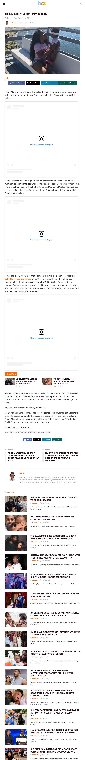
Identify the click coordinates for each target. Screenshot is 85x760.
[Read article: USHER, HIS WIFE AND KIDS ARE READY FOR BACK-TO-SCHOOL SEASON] (16, 504)
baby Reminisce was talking (18, 278)
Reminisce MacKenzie (18, 432)
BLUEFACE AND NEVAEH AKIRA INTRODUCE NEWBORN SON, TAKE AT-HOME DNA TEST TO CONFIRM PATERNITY (52, 693)
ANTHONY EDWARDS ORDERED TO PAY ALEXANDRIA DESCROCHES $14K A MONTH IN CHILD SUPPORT (52, 673)
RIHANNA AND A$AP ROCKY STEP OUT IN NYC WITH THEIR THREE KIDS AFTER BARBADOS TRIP (55, 556)
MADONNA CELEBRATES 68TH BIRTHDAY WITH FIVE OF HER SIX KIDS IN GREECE (55, 633)
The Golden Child (43, 432)
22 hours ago (45, 599)
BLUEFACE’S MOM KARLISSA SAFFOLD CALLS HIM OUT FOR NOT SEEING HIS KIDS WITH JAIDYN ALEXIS (54, 713)
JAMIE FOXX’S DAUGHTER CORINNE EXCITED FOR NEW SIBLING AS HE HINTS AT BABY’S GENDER (54, 731)
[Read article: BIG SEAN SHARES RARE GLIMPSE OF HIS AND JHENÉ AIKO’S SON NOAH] (16, 523)
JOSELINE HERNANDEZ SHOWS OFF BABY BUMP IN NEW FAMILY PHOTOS (54, 595)
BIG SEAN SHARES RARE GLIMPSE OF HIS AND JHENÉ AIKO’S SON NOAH (52, 518)
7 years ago (23, 23)
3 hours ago (45, 503)
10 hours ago (45, 522)
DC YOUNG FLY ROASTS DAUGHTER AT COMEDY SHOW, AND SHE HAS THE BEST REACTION (53, 575)
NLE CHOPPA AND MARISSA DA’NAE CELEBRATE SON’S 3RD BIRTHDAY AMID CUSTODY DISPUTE (53, 750)
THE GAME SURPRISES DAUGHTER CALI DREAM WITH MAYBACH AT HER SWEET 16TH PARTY (53, 537)
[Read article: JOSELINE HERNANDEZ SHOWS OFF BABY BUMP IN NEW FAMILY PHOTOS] (16, 600)
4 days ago (44, 755)
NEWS (32, 23)
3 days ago (44, 657)
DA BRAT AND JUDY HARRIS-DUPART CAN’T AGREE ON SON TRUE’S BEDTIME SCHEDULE (54, 614)
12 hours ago (45, 580)
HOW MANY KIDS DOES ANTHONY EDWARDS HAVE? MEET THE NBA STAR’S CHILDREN (55, 652)
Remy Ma (31, 432)
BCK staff (35, 503)
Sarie (13, 23)
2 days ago (44, 618)
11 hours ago (45, 541)
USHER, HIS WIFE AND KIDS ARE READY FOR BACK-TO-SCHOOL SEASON (54, 498)
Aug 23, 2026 (21, 386)
